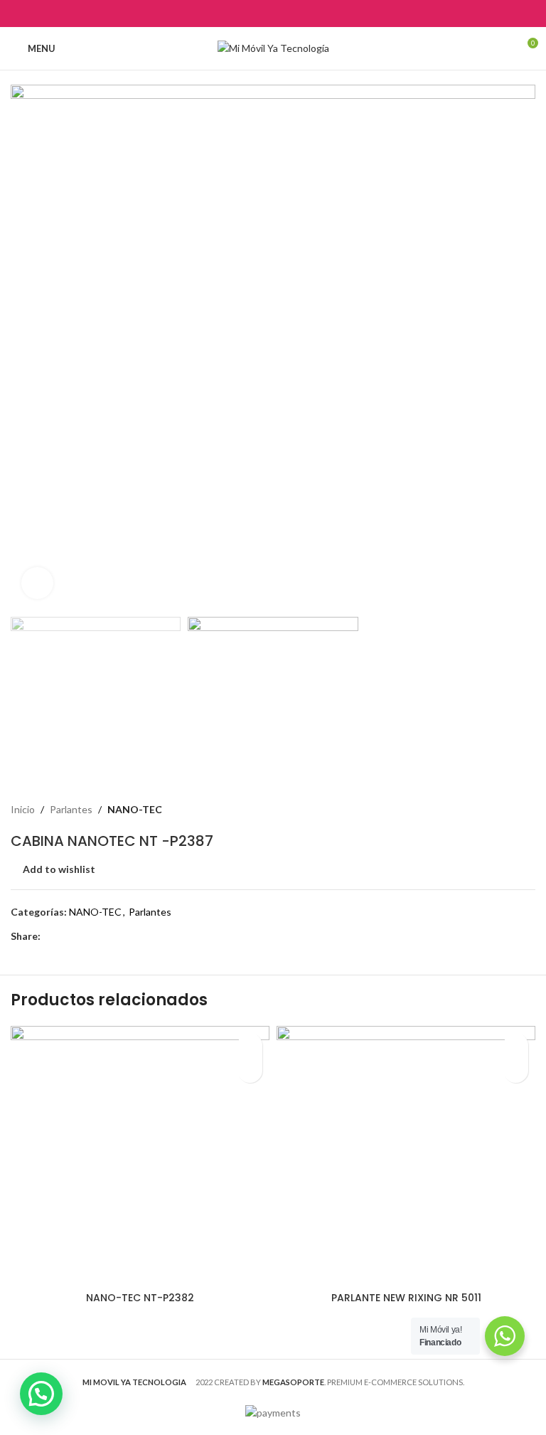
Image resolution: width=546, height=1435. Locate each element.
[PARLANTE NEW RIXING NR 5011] (406, 1155)
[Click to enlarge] (37, 583)
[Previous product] (492, 809)
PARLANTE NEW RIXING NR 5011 (406, 1298)
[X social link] (255, 13)
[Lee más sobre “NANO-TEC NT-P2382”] (249, 1070)
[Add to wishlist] (249, 1045)
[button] (25, 347)
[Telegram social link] (309, 13)
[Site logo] (273, 47)
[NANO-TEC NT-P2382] (140, 1155)
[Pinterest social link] (273, 13)
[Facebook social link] (237, 13)
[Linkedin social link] (291, 13)
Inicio (23, 809)
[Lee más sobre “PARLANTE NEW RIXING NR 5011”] (515, 1070)
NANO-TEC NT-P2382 (140, 1298)
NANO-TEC (134, 809)
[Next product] (526, 809)
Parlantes (71, 809)
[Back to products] (509, 809)
